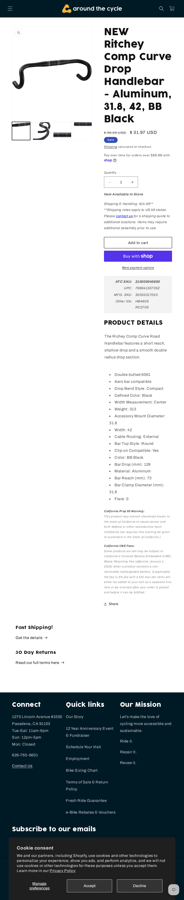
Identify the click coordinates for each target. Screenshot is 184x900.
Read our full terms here (37, 663)
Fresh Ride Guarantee (86, 800)
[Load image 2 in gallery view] (42, 131)
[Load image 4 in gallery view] (83, 131)
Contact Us (22, 766)
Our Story (74, 717)
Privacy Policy (62, 871)
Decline (139, 886)
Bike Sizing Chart (82, 770)
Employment (77, 759)
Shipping (110, 146)
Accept (90, 886)
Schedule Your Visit (83, 747)
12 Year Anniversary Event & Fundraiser (89, 731)
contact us (124, 216)
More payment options (138, 267)
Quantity (110, 172)
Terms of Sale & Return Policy (87, 785)
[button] (10, 8)
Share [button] (114, 604)
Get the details (29, 638)
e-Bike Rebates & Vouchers (90, 812)
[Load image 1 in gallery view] (21, 131)
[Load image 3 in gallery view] (62, 131)
